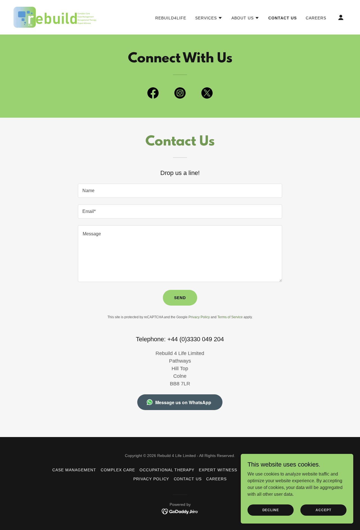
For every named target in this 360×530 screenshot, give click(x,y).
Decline (270, 510)
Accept (323, 510)
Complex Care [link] (118, 470)
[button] (208, 18)
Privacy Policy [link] (199, 317)
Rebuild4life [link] (170, 18)
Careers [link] (316, 18)
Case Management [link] (74, 470)
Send (180, 297)
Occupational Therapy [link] (167, 470)
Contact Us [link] (282, 18)
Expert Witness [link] (218, 470)
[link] (55, 17)
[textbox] (180, 191)
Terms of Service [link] (230, 317)
